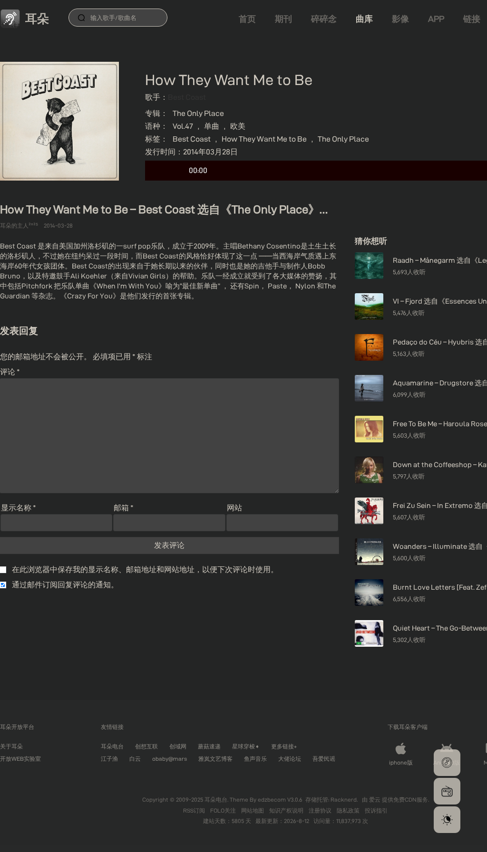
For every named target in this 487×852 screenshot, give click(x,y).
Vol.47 (183, 126)
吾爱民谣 (323, 759)
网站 (234, 508)
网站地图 (253, 810)
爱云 (375, 799)
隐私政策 (349, 810)
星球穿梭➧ (246, 746)
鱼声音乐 (255, 759)
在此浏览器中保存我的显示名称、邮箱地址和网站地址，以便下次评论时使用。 (145, 569)
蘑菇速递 (209, 746)
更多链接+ (284, 746)
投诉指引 (376, 810)
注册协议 (321, 810)
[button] (447, 762)
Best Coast (187, 97)
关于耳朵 (11, 746)
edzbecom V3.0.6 (280, 799)
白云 (135, 759)
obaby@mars (169, 759)
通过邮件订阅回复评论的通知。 (65, 585)
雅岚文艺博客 (215, 759)
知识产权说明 (287, 810)
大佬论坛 (289, 759)
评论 (10, 372)
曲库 (364, 18)
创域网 (177, 746)
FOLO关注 (223, 810)
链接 (471, 18)
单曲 (211, 126)
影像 (400, 18)
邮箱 (124, 508)
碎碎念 (324, 18)
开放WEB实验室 (20, 759)
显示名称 (18, 508)
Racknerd (344, 799)
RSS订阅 (194, 810)
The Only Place (198, 113)
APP (436, 18)
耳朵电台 (112, 746)
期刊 (283, 18)
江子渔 (109, 759)
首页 (247, 18)
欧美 (237, 126)
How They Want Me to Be (264, 139)
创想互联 (146, 746)
